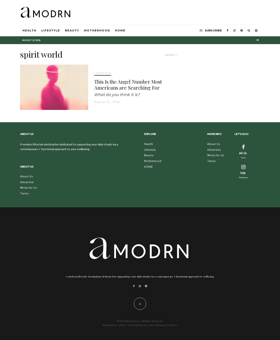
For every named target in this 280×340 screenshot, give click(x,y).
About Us (26, 176)
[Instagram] (234, 30)
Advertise (27, 182)
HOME (120, 30)
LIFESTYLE (102, 72)
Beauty (72, 30)
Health (29, 30)
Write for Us (28, 187)
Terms (24, 193)
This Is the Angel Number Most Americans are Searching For (128, 85)
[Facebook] (227, 30)
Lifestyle (50, 30)
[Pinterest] (241, 30)
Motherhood (97, 30)
